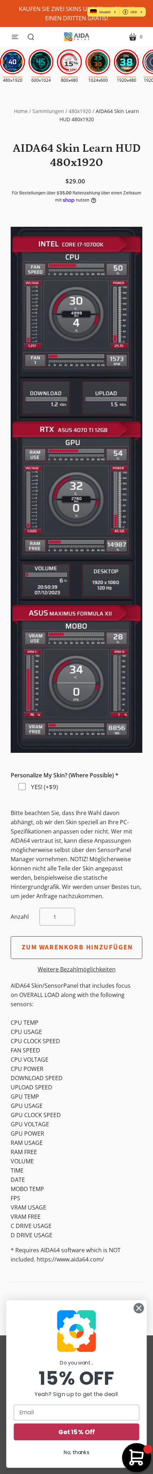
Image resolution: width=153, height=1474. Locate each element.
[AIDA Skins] (76, 36)
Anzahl (20, 917)
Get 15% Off (76, 1431)
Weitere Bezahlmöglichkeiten (77, 969)
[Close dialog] (138, 1308)
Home (21, 111)
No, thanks (76, 1452)
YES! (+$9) (44, 787)
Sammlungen (48, 111)
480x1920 (80, 111)
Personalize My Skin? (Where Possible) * (64, 775)
